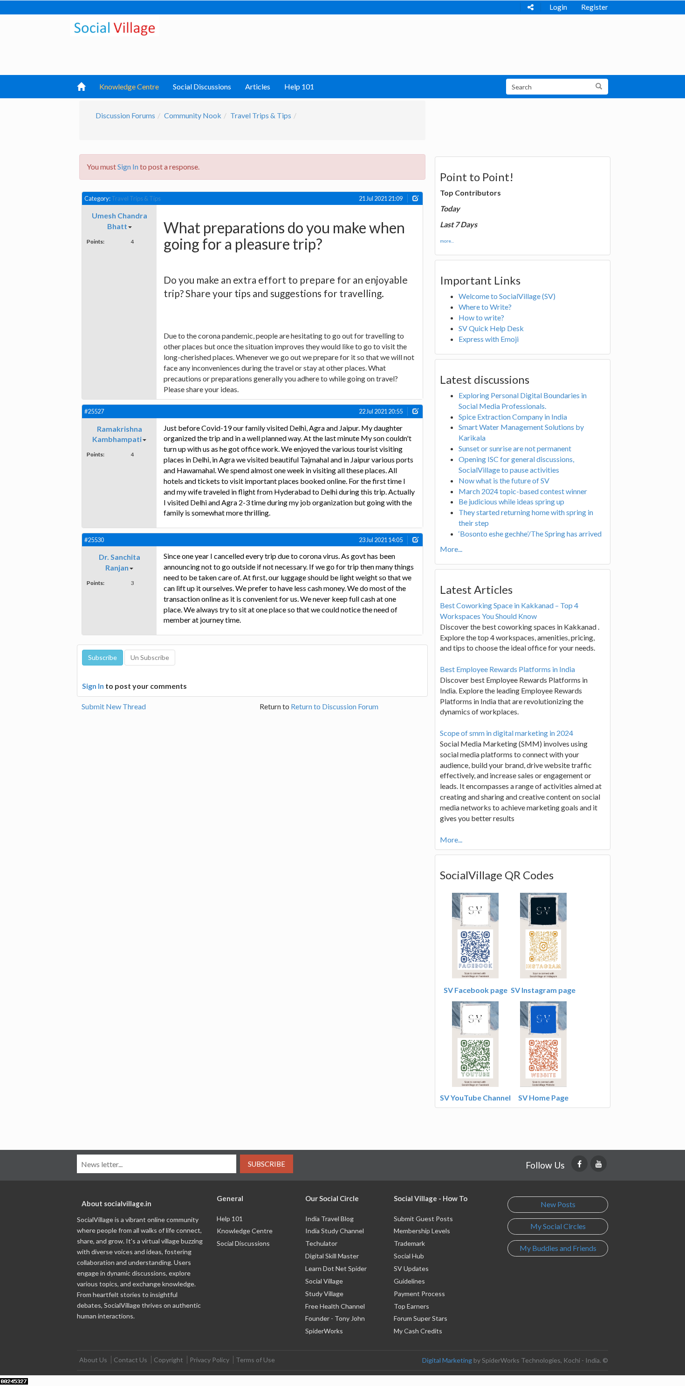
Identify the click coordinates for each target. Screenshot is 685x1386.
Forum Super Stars (420, 1318)
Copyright (168, 1360)
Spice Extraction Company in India (513, 416)
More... (451, 548)
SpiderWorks (324, 1331)
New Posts (558, 1204)
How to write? (481, 317)
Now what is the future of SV (504, 480)
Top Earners (411, 1306)
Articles (257, 86)
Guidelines (409, 1281)
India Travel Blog (329, 1219)
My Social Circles (558, 1226)
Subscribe (266, 1164)
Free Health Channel (335, 1306)
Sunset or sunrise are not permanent (515, 448)
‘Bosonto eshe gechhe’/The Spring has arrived (530, 533)
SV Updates (411, 1268)
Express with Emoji (489, 338)
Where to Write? (485, 306)
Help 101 (299, 86)
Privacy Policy (209, 1360)
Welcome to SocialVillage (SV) (507, 296)
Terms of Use (255, 1360)
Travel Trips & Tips (260, 115)
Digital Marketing (447, 1360)
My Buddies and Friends (558, 1247)
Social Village (324, 1281)
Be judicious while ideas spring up (511, 501)
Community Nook (192, 115)
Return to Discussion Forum (334, 706)
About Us (93, 1360)
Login (558, 7)
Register (594, 7)
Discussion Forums (125, 115)
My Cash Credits (418, 1331)
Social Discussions (202, 86)
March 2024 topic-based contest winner (523, 491)
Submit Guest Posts (423, 1219)
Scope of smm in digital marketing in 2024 (506, 732)
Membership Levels (422, 1231)
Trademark (409, 1243)
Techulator (321, 1243)
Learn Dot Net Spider (336, 1268)
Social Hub (409, 1256)
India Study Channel (334, 1231)
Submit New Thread (114, 706)
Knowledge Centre (129, 86)
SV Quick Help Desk (491, 328)
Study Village (324, 1294)
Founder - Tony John (335, 1318)
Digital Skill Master (332, 1256)
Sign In (127, 166)
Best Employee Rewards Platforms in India (507, 669)
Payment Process (419, 1294)
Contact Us (130, 1360)
